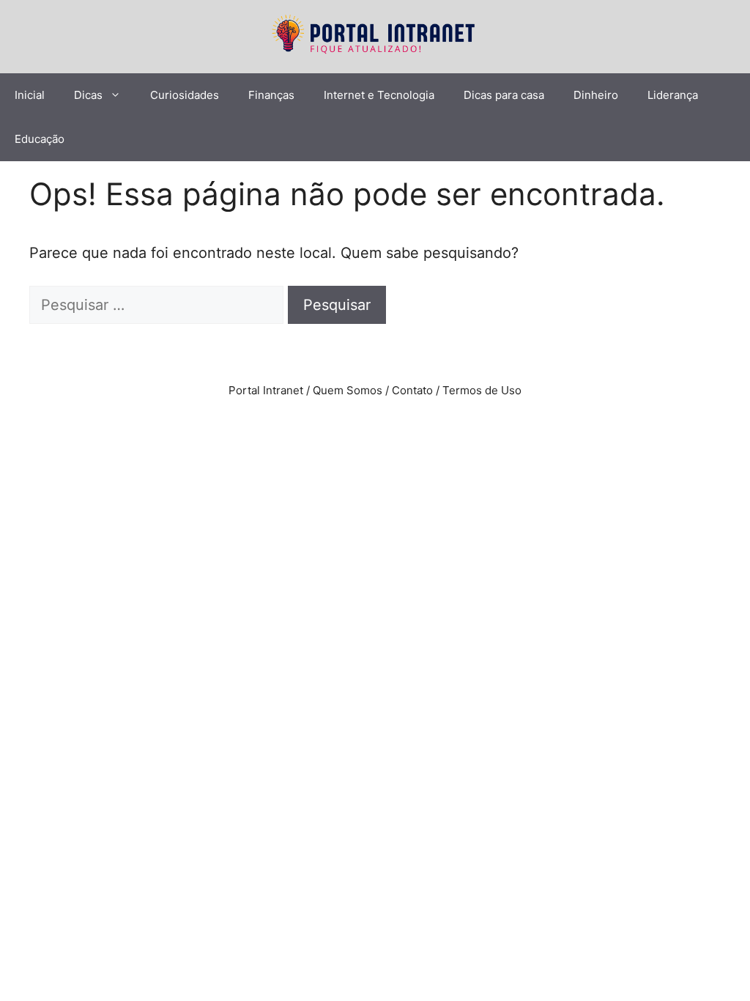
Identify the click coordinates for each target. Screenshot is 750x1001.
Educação (39, 139)
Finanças (271, 95)
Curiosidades (184, 95)
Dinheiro (595, 95)
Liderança (672, 95)
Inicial (30, 95)
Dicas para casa (504, 95)
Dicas (88, 95)
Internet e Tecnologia (379, 95)
